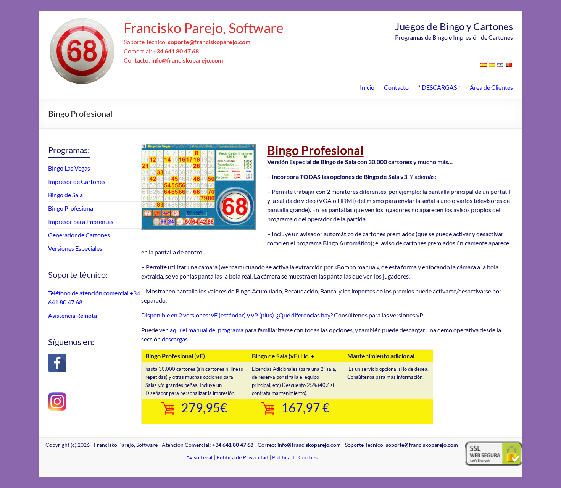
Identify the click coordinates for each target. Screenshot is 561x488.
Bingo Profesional (71, 208)
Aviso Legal (199, 457)
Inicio (367, 87)
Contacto (396, 87)
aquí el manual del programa (206, 329)
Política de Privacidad (242, 457)
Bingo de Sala (65, 194)
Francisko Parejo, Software (204, 27)
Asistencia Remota (72, 315)
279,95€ (204, 407)
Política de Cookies (295, 457)
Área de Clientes (491, 87)
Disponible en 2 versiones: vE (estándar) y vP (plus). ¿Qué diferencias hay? (237, 315)
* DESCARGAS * (439, 87)
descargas (175, 339)
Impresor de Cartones (76, 181)
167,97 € (305, 407)
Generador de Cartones (79, 234)
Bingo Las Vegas (69, 168)
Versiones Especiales (75, 248)
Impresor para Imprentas (80, 221)
